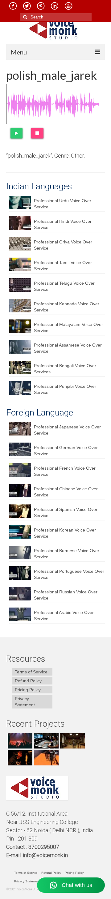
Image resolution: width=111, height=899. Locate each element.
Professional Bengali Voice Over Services (65, 368)
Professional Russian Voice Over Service (65, 594)
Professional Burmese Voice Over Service (66, 553)
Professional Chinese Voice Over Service (66, 491)
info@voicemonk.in (45, 855)
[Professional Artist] (45, 740)
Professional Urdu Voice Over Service (62, 203)
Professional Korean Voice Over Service (65, 533)
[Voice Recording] (72, 740)
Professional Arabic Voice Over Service (64, 615)
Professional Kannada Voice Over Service (66, 306)
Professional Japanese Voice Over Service (67, 429)
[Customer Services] (19, 740)
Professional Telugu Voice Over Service (64, 286)
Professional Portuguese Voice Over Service (69, 574)
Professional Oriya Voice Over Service (63, 245)
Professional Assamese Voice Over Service (68, 348)
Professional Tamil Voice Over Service (63, 265)
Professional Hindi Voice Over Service (63, 224)
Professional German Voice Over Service (66, 450)
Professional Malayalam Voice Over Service (68, 327)
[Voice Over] (45, 757)
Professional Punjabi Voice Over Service (65, 389)
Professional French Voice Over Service (65, 471)
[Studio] (19, 757)
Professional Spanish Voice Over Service (65, 512)
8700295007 (44, 847)
